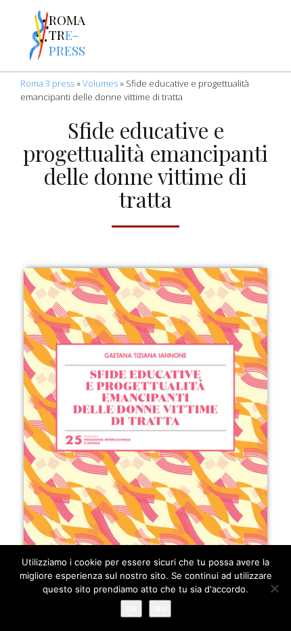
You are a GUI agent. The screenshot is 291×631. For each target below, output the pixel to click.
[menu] (14, 35)
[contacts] (132, 35)
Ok (131, 608)
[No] (274, 588)
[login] (273, 35)
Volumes (100, 83)
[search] (167, 35)
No (160, 608)
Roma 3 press (47, 83)
